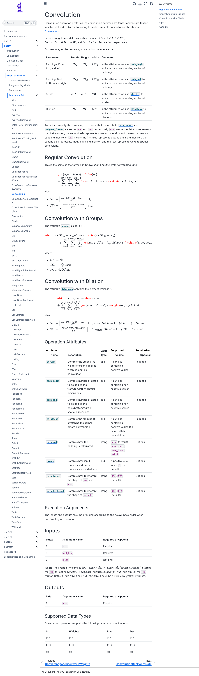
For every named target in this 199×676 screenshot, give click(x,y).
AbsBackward (19, 105)
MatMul (15, 324)
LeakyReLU (17, 305)
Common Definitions (19, 80)
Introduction (10, 31)
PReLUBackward (20, 374)
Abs (14, 100)
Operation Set (16, 95)
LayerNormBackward (23, 300)
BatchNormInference (22, 133)
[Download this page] (140, 3)
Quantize (16, 379)
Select (15, 443)
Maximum (17, 339)
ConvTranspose (20, 171)
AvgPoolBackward (21, 120)
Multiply (16, 359)
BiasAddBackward (21, 152)
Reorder (16, 433)
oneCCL (8, 532)
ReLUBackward (20, 389)
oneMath (8, 546)
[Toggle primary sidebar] (45, 3)
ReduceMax (18, 408)
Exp (14, 250)
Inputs (162, 22)
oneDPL (8, 41)
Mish (14, 349)
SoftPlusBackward (21, 463)
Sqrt (14, 477)
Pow (14, 364)
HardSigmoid (18, 265)
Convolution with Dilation (172, 18)
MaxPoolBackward (21, 334)
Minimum (16, 344)
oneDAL (8, 537)
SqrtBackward (19, 482)
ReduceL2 (17, 403)
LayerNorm (17, 295)
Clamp (15, 157)
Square (15, 487)
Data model (13, 65)
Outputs (163, 26)
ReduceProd (18, 423)
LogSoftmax (18, 314)
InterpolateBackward (22, 290)
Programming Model (19, 85)
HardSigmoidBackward (24, 270)
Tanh (14, 512)
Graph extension (16, 75)
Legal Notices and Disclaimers (19, 556)
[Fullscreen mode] (145, 3)
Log (14, 309)
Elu (13, 236)
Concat (15, 166)
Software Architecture (15, 36)
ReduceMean (18, 413)
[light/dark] (151, 3)
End (14, 245)
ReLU (14, 384)
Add (14, 110)
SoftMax (16, 468)
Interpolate (17, 285)
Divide (15, 221)
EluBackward (18, 240)
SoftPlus (16, 458)
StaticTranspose (20, 502)
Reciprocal (17, 393)
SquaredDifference (21, 492)
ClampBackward (20, 162)
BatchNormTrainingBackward (24, 140)
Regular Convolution (170, 9)
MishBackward (19, 354)
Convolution (18, 194)
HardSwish (17, 275)
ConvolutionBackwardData (25, 201)
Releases (8, 551)
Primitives (12, 70)
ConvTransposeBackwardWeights (24, 187)
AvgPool (16, 115)
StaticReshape (19, 497)
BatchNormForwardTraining (24, 127)
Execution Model (15, 60)
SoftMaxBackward (21, 472)
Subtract (16, 507)
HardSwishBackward (22, 280)
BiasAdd (16, 147)
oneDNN (8, 45)
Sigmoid (16, 448)
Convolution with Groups (172, 14)
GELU (15, 255)
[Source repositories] (134, 3)
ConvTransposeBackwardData (24, 178)
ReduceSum (18, 428)
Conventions (13, 55)
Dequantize (17, 216)
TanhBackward (19, 517)
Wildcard (16, 527)
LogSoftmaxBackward (23, 319)
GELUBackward (20, 260)
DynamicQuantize (21, 231)
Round (15, 438)
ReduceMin (17, 418)
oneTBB (8, 541)
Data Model (15, 90)
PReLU (15, 369)
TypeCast (16, 522)
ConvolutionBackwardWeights (25, 209)
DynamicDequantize (22, 226)
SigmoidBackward (21, 453)
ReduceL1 (16, 398)
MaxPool (16, 329)
